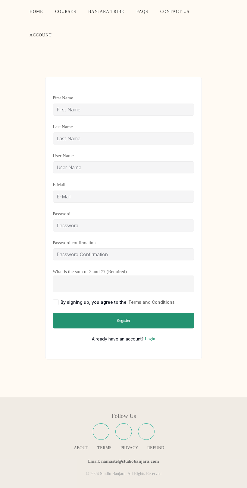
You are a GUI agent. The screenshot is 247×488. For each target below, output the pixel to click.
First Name (63, 97)
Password (61, 213)
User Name (63, 155)
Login (150, 339)
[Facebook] (101, 431)
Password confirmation (74, 242)
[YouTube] (146, 431)
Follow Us (123, 416)
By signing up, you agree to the (118, 302)
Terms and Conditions (151, 302)
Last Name (63, 126)
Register (123, 320)
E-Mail (59, 184)
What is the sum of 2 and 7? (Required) (90, 271)
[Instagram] (123, 431)
